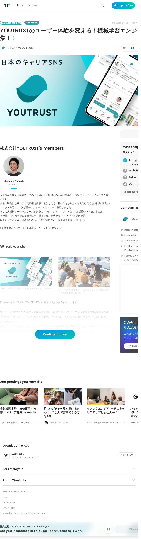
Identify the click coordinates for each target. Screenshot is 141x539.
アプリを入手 (127, 454)
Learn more (131, 192)
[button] (70, 446)
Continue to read (55, 334)
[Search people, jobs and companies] (103, 5)
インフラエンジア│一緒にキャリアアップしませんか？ (106, 410)
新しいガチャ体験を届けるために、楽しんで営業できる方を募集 (62, 412)
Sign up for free (123, 5)
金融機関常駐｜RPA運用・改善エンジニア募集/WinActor (18, 410)
